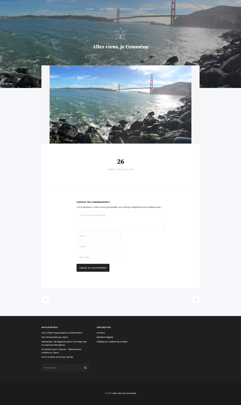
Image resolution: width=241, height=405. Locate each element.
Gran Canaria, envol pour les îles (57, 357)
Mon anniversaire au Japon (55, 337)
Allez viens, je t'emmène (120, 47)
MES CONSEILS (127, 9)
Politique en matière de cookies (112, 341)
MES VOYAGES (106, 9)
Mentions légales (105, 337)
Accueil (90, 9)
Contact (101, 332)
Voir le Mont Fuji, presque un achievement (61, 332)
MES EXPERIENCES (147, 9)
